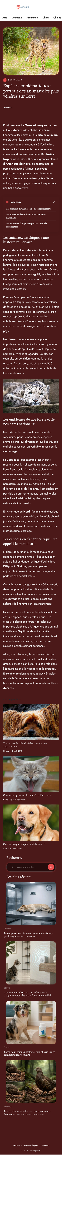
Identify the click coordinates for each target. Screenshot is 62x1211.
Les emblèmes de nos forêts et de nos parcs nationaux (26, 216)
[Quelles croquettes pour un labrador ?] (31, 822)
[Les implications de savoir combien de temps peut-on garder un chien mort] (31, 903)
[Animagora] (23, 7)
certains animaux (47, 135)
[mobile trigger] (6, 7)
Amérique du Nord (18, 164)
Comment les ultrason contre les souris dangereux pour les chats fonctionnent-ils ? (27, 994)
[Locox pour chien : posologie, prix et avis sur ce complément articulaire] (31, 1022)
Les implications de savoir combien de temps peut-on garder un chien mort (28, 934)
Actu (5, 848)
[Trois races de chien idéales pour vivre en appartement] (31, 722)
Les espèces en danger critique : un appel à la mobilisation (26, 225)
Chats (7, 988)
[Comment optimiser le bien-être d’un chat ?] (31, 774)
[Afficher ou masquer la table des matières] (38, 202)
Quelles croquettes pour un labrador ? (23, 844)
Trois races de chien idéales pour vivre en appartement (25, 745)
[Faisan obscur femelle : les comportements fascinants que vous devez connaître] (31, 1081)
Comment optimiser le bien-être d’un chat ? (27, 795)
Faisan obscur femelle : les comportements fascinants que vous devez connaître (27, 1112)
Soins (5, 799)
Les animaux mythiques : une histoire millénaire (28, 208)
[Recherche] (56, 7)
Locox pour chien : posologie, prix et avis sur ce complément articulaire (29, 1053)
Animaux (8, 107)
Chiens (6, 751)
